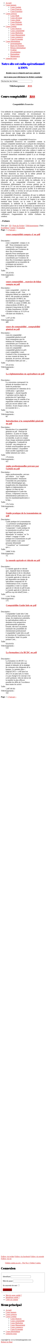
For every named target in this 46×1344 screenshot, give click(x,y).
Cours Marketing (16, 33)
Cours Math (14, 16)
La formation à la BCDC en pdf (21, 652)
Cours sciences (11, 14)
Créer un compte (12, 1300)
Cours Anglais (15, 7)
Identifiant (6, 1277)
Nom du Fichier (18, 226)
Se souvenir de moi (10, 1285)
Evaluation (21, 228)
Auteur (12, 228)
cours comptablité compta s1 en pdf (23, 234)
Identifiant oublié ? (13, 1297)
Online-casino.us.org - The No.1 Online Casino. (23, 1263)
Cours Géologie (16, 24)
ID (10, 226)
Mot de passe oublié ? (14, 1295)
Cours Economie (16, 39)
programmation (16, 43)
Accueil (8, 3)
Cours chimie (15, 20)
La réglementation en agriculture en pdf (25, 374)
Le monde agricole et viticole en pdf (23, 560)
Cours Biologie (16, 22)
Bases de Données (17, 46)
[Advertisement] (23, 721)
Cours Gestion (11, 26)
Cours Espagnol (16, 11)
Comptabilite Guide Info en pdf (21, 605)
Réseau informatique (18, 48)
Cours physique (16, 18)
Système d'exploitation (15, 51)
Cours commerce (16, 37)
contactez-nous (11, 58)
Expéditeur (5, 228)
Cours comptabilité (17, 31)
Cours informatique (13, 41)
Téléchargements (32, 226)
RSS (29, 86)
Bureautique (14, 54)
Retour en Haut (6, 1342)
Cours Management (17, 35)
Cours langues (11, 5)
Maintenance (15, 56)
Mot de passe (8, 1281)
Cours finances (15, 29)
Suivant (12, 230)
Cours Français (16, 9)
